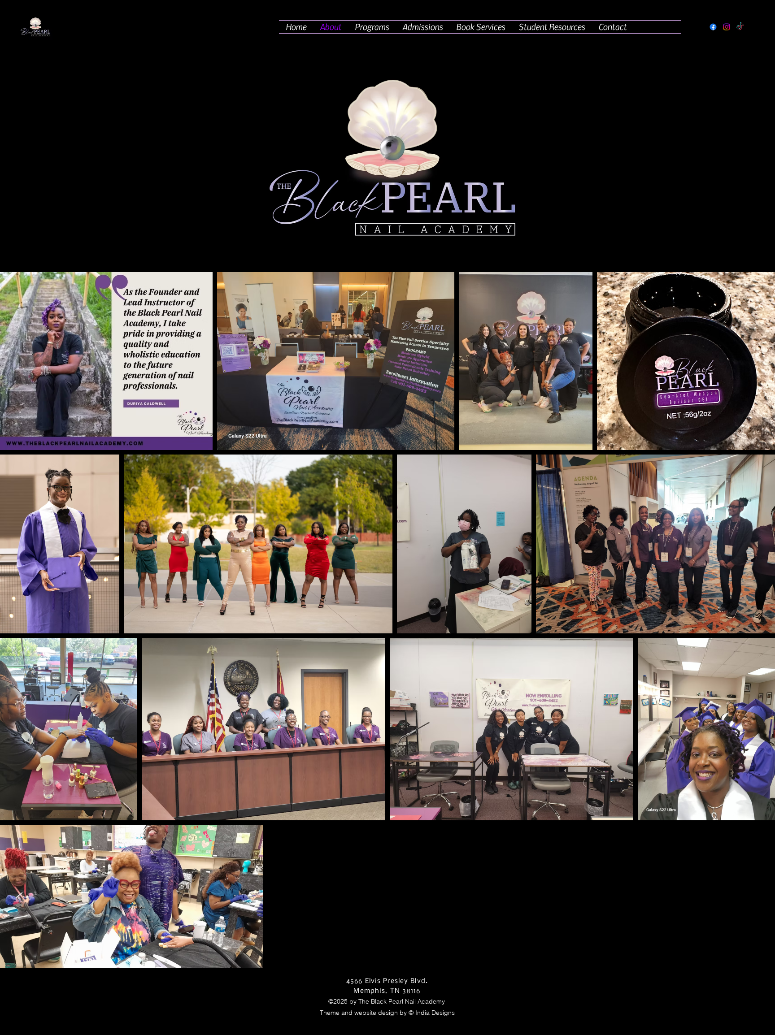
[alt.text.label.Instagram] (726, 26)
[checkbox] (21, 613)
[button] (372, 27)
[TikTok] (740, 26)
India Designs (435, 1013)
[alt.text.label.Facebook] (713, 26)
